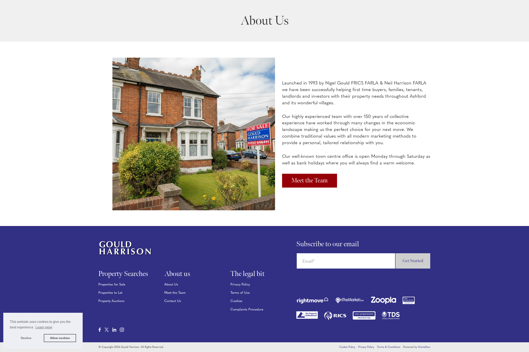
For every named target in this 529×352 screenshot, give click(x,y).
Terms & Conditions (388, 347)
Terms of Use (240, 293)
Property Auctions (111, 301)
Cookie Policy (347, 347)
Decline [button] (26, 338)
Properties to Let (110, 293)
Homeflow (424, 347)
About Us (171, 284)
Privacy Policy (240, 284)
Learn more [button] (44, 327)
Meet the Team (309, 180)
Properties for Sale (111, 284)
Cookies (236, 301)
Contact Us (172, 301)
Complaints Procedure (246, 309)
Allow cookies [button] (60, 338)
